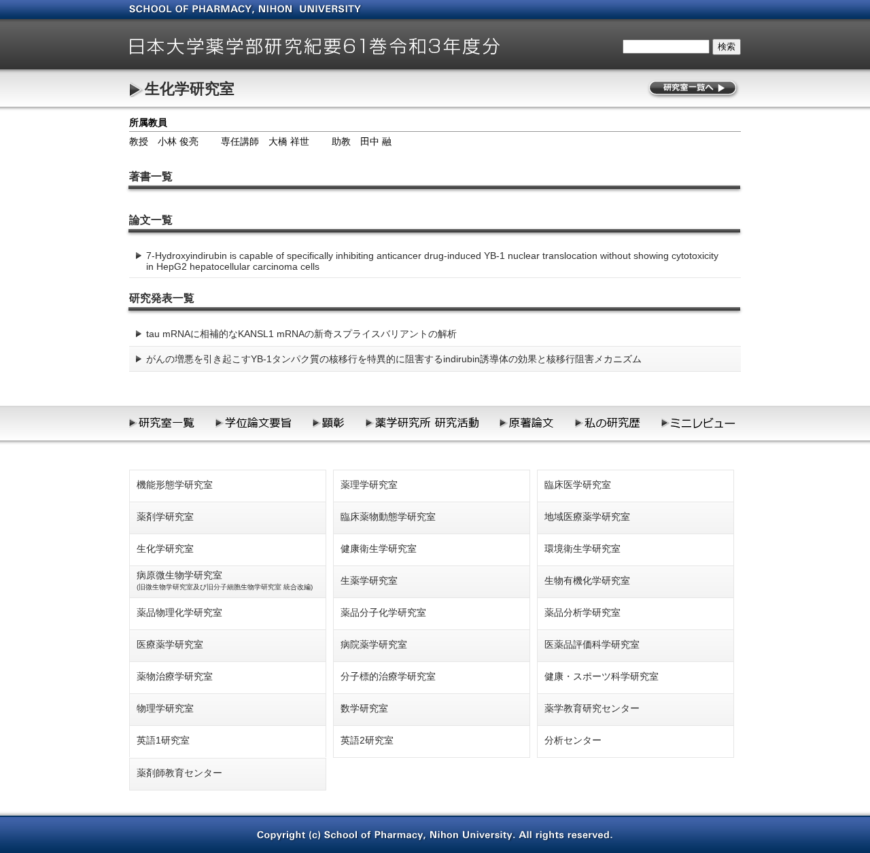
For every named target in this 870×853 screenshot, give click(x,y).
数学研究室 (364, 708)
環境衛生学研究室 (582, 548)
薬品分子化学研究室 (383, 612)
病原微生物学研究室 (225, 580)
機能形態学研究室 (175, 484)
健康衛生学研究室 (379, 548)
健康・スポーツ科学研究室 (601, 676)
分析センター (573, 740)
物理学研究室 (165, 708)
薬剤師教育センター (179, 772)
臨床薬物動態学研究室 (388, 516)
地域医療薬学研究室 (587, 516)
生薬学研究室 (369, 580)
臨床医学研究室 (577, 484)
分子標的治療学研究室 (388, 676)
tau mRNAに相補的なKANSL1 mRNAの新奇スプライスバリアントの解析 (301, 333)
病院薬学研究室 (374, 644)
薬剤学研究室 (165, 516)
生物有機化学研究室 (587, 580)
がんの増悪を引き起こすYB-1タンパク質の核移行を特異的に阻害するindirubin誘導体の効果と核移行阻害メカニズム (394, 358)
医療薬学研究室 (170, 644)
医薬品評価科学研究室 (592, 644)
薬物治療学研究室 (175, 676)
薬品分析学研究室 (582, 612)
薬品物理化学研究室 (179, 612)
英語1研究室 (163, 740)
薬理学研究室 (369, 484)
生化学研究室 (189, 88)
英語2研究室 (367, 740)
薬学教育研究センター (592, 708)
